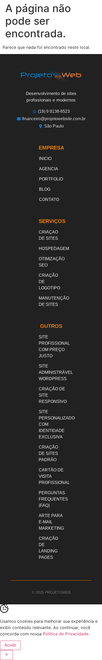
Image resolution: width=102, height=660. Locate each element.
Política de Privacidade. (66, 633)
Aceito (10, 645)
